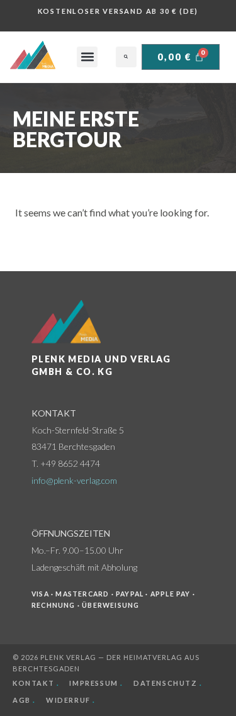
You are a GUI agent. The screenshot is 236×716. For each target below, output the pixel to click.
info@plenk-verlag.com (74, 480)
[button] (87, 57)
